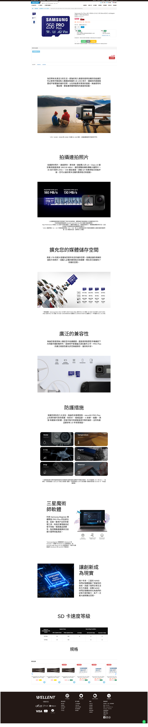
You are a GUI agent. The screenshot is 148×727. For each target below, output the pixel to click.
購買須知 (39, 64)
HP (44, 3)
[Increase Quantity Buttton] (80, 41)
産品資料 (33, 64)
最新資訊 (85, 5)
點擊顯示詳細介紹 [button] (82, 24)
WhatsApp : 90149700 (107, 708)
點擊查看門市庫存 (105, 35)
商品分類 (34, 5)
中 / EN (116, 0)
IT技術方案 (77, 705)
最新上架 (90, 5)
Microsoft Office (50, 3)
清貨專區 (100, 5)
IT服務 (40, 5)
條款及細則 (91, 710)
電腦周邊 (36, 8)
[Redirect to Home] (32, 8)
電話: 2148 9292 (106, 705)
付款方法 (90, 703)
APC (57, 3)
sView (55, 3)
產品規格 (44, 64)
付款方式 (98, 0)
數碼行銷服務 (47, 5)
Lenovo (46, 3)
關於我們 (94, 0)
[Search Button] (58, 2)
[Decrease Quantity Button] (75, 41)
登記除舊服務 (77, 708)
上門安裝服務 (77, 703)
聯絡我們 (111, 0)
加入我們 (62, 708)
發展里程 (62, 705)
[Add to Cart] (44, 682)
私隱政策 (90, 712)
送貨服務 (103, 0)
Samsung (78, 28)
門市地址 (107, 0)
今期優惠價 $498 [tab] (36, 51)
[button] (32, 674)
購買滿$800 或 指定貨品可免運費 (52, 0)
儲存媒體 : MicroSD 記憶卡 (44, 8)
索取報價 (105, 5)
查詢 (84, 41)
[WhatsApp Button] (144, 722)
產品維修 (114, 5)
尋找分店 (110, 5)
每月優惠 (95, 5)
